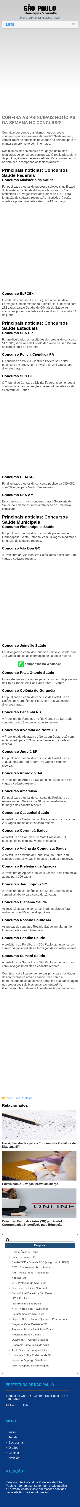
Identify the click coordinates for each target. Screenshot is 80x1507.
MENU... (11, 25)
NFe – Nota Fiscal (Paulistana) (30, 1308)
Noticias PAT (19, 1277)
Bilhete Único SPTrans (25, 1251)
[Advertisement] (40, 71)
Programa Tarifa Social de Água (30, 1344)
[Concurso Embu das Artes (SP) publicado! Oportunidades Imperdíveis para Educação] (39, 1203)
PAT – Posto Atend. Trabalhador (30, 1272)
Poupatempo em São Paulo (28, 1313)
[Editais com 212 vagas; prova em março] (39, 1166)
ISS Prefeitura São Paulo (26, 1303)
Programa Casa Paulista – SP (29, 1324)
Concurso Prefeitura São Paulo (30, 1288)
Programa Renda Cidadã (26, 1334)
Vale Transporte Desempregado (30, 1365)
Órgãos (13, 1447)
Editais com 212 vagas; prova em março (30, 1183)
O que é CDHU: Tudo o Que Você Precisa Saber (40, 1319)
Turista (13, 1437)
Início (12, 1432)
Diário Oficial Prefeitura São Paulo (32, 1293)
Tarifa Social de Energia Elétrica (30, 1350)
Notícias (14, 1458)
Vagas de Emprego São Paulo (29, 1360)
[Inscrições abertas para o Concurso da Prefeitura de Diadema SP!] (39, 1125)
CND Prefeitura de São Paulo (29, 1282)
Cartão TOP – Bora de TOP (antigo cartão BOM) (40, 1262)
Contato (14, 1452)
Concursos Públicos (19, 1098)
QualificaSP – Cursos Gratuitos (30, 1339)
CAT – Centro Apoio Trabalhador (31, 1267)
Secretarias (16, 1442)
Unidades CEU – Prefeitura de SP (31, 1355)
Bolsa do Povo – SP (23, 1257)
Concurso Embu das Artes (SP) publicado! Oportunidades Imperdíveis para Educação (32, 1223)
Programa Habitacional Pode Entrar (33, 1329)
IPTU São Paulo (21, 1298)
